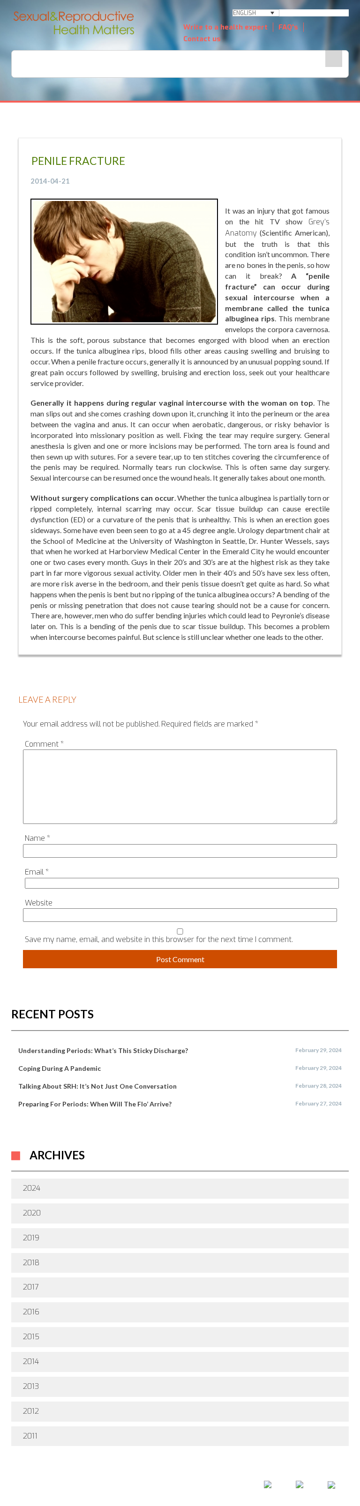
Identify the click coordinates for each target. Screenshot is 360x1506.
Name (37, 838)
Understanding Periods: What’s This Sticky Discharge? (103, 1050)
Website (38, 903)
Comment (44, 744)
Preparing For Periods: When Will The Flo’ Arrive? (95, 1104)
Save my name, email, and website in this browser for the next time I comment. (159, 939)
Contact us (202, 39)
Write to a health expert (225, 27)
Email (37, 872)
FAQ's (288, 27)
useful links (284, 1477)
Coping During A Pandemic (59, 1068)
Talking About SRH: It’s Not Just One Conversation (97, 1086)
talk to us (218, 1477)
